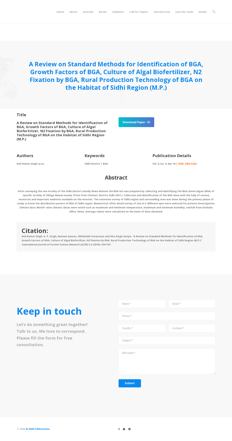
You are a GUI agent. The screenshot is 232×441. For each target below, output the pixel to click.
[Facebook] (119, 429)
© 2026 (33, 428)
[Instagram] (124, 429)
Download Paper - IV (136, 122)
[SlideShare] (129, 429)
